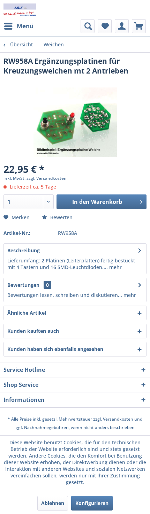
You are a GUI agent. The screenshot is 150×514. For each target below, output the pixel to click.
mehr (115, 267)
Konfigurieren (91, 503)
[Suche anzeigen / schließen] (88, 26)
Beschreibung (23, 250)
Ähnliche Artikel (26, 312)
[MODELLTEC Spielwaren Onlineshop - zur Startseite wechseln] (19, 9)
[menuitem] (18, 26)
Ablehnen (52, 503)
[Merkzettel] (105, 26)
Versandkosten (118, 419)
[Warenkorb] (139, 26)
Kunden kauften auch (33, 331)
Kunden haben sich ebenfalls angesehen (55, 349)
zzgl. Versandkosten (47, 178)
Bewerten (61, 217)
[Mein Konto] (122, 26)
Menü (25, 26)
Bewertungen (23, 285)
